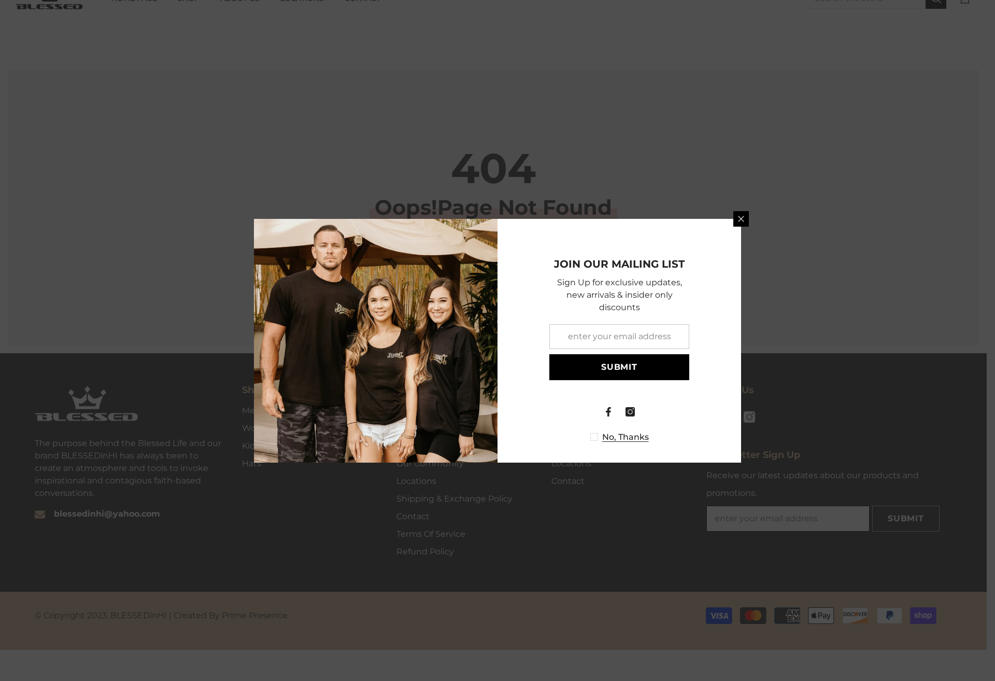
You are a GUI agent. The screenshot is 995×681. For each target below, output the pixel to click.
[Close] (741, 219)
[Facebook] (608, 412)
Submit (619, 367)
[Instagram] (630, 412)
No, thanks (625, 437)
